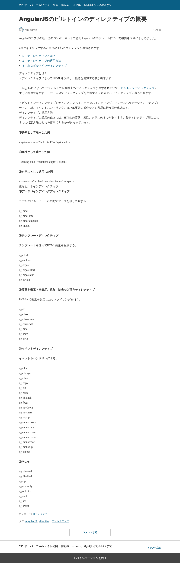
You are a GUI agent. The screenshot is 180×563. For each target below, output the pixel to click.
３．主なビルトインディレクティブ (44, 65)
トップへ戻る (154, 547)
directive (44, 521)
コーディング (40, 513)
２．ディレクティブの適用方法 (41, 60)
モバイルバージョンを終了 (90, 558)
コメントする (90, 532)
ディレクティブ (60, 521)
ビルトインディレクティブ (138, 88)
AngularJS (31, 521)
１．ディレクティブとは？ (39, 55)
